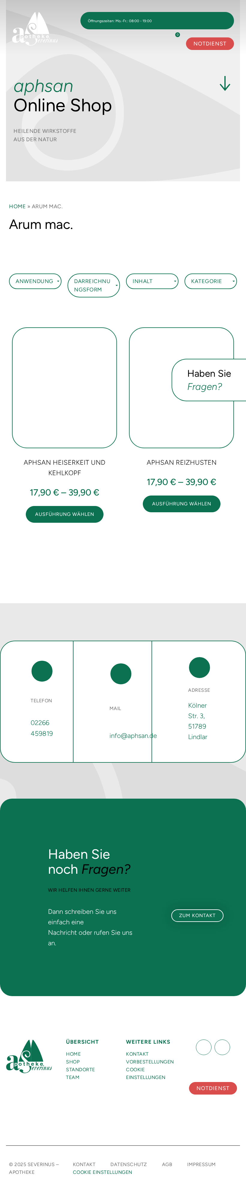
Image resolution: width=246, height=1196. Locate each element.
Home (17, 206)
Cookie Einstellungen (146, 1073)
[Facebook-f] (204, 1047)
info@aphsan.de (133, 736)
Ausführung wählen (64, 514)
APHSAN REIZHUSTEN (182, 462)
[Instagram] (222, 1047)
